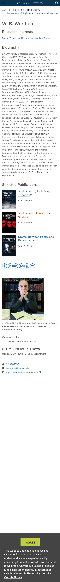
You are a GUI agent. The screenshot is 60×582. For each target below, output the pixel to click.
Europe (47, 38)
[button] (3, 3)
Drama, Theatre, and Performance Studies (22, 38)
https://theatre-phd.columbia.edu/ (22, 372)
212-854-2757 (12, 364)
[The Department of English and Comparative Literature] (30, 11)
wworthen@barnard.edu (17, 368)
